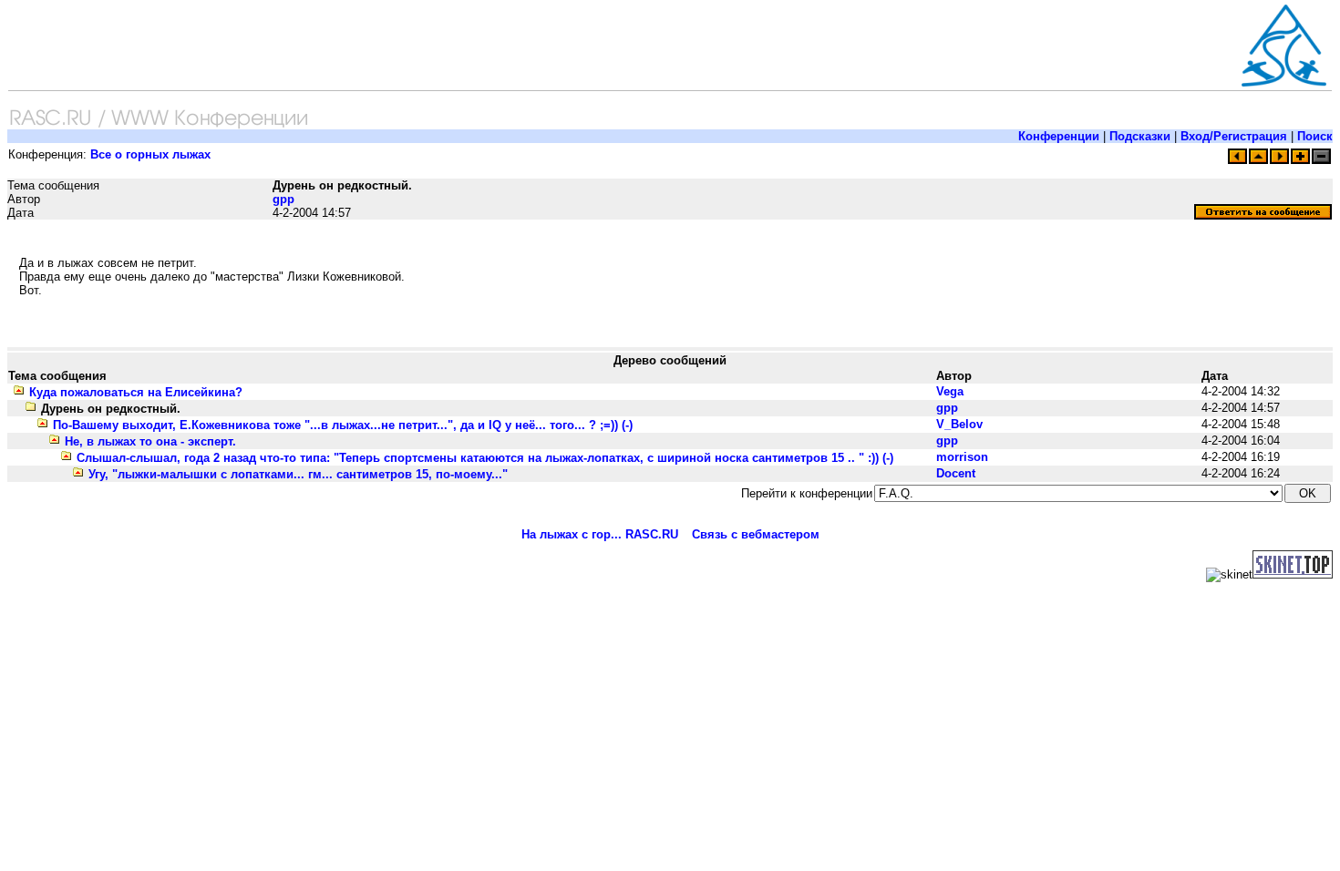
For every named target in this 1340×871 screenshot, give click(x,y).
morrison (962, 457)
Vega (950, 391)
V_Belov (959, 424)
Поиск (1315, 136)
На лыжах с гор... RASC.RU (599, 534)
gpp (283, 199)
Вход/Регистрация (1233, 136)
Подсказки (1139, 136)
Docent (955, 473)
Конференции (1058, 136)
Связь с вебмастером (755, 534)
